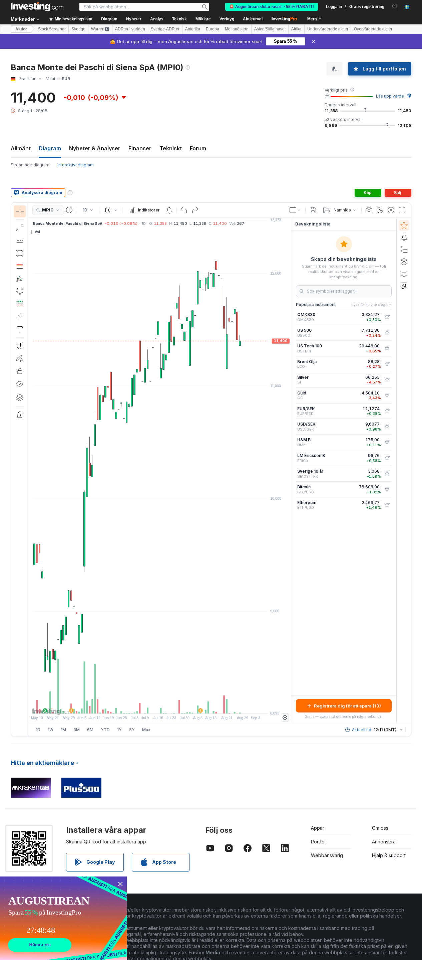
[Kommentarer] (404, 273)
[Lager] (20, 397)
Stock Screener (52, 29)
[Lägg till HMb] (387, 442)
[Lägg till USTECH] (387, 348)
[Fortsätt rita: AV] (20, 358)
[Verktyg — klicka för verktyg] (20, 317)
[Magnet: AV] (20, 346)
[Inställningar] (285, 717)
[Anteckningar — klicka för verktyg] (20, 329)
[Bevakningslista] (404, 225)
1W (50, 729)
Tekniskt (170, 148)
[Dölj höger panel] (289, 470)
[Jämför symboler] (69, 210)
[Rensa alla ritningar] (20, 415)
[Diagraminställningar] (391, 210)
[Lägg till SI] (387, 379)
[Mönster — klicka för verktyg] (20, 291)
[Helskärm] (402, 210)
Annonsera (384, 841)
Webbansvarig (327, 855)
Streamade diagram (30, 164)
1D (38, 729)
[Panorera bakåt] (159, 705)
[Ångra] (184, 210)
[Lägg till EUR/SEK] (387, 411)
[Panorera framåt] (168, 705)
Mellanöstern (237, 29)
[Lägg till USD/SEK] (387, 426)
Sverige (78, 29)
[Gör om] (195, 210)
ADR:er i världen (130, 29)
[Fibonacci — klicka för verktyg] (20, 266)
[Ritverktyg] (30, 470)
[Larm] (404, 237)
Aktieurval (253, 19)
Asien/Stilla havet (270, 29)
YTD (105, 729)
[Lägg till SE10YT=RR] (387, 473)
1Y (119, 729)
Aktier (21, 29)
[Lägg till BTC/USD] (387, 489)
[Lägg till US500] (387, 332)
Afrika (296, 29)
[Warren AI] (404, 285)
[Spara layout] (313, 210)
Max (146, 729)
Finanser (139, 148)
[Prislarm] (169, 210)
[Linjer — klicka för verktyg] (20, 228)
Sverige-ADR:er (165, 29)
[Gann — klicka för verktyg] (20, 279)
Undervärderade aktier (327, 29)
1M (63, 729)
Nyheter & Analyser (94, 148)
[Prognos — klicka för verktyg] (20, 304)
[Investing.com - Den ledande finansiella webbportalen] (37, 6)
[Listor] (404, 249)
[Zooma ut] (141, 705)
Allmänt (21, 148)
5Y (132, 729)
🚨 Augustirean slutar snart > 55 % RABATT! (271, 6)
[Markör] (20, 211)
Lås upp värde (390, 96)
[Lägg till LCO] (387, 364)
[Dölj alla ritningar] (20, 384)
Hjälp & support (389, 855)
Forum (198, 148)
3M (76, 729)
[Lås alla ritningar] (20, 371)
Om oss (380, 828)
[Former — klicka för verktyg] (20, 253)
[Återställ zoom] (177, 705)
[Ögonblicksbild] (369, 210)
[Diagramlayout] (295, 210)
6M (90, 729)
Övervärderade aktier (373, 29)
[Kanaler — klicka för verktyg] (20, 240)
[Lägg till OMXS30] (387, 317)
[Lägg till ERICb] (387, 458)
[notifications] (395, 6)
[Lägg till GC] (387, 395)
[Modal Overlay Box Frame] (63, 918)
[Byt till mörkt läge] (380, 210)
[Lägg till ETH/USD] (387, 505)
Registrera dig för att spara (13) (347, 705)
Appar (317, 828)
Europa (212, 29)
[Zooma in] (150, 705)
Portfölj (319, 841)
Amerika (192, 29)
